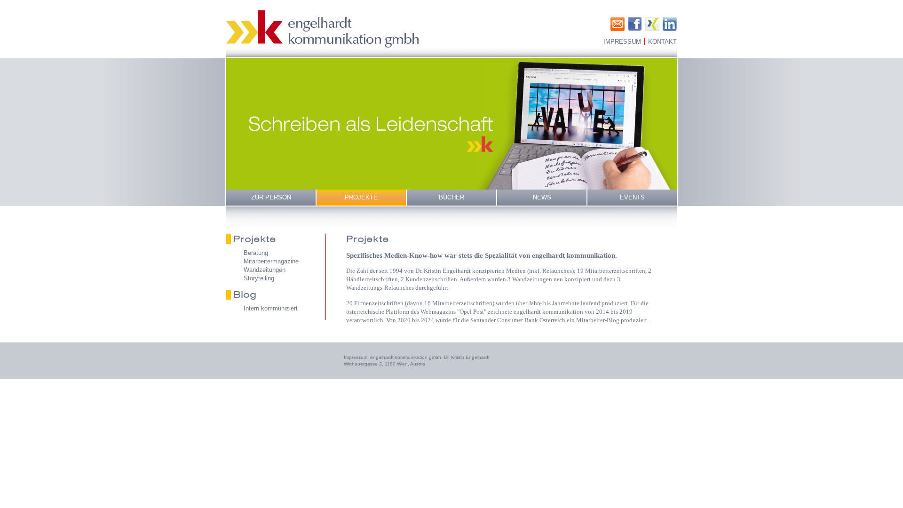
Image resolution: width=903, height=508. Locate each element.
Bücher (451, 197)
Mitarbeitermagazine (271, 261)
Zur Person (271, 197)
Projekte (361, 197)
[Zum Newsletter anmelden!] (617, 24)
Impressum (622, 41)
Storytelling (259, 278)
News (542, 197)
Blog (244, 294)
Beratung (256, 252)
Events (632, 197)
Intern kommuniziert (271, 308)
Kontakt (662, 41)
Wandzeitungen (264, 269)
